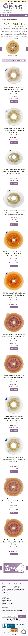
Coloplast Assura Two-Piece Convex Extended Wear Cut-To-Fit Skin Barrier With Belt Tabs (14, 89)
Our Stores (4, 592)
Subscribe (5, 607)
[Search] (24, 10)
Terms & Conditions (19, 589)
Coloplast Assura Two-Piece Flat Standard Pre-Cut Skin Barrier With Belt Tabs (13, 542)
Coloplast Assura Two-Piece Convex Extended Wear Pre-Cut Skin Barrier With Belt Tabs (14, 130)
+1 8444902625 (13, 1)
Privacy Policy (17, 586)
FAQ (3, 601)
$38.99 (15, 549)
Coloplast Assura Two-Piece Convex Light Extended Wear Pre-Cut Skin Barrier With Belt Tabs (14, 171)
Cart (20, 1)
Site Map (4, 604)
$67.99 (15, 178)
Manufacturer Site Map (7, 603)
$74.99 (15, 219)
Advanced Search (7, 12)
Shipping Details (18, 587)
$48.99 (15, 260)
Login (24, 1)
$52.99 (15, 425)
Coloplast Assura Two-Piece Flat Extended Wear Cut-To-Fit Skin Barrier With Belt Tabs (13, 418)
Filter (4, 60)
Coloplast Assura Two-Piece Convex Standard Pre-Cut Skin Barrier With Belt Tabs (14, 377)
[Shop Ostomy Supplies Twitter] (7, 619)
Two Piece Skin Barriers (14, 24)
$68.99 (15, 96)
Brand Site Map (5, 598)
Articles (4, 597)
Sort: (13, 60)
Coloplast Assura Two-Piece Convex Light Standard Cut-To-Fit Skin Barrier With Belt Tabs (14, 254)
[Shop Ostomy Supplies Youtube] (17, 619)
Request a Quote (18, 591)
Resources (5, 595)
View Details (14, 101)
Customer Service (19, 584)
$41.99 (15, 507)
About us (4, 586)
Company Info (6, 584)
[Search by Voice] (21, 10)
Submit (22, 616)
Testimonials (5, 591)
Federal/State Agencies (7, 589)
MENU (5, 15)
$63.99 (15, 137)
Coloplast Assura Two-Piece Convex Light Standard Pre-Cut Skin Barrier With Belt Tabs (14, 295)
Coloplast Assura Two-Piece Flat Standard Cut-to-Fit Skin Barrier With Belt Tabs (13, 501)
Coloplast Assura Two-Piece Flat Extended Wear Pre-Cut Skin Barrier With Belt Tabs (14, 459)
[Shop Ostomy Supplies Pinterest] (20, 619)
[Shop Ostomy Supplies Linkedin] (14, 619)
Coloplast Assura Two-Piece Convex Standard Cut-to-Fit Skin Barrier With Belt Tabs (13, 336)
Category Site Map (6, 600)
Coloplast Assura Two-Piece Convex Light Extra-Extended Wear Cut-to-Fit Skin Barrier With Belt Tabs (14, 212)
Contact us (4, 587)
